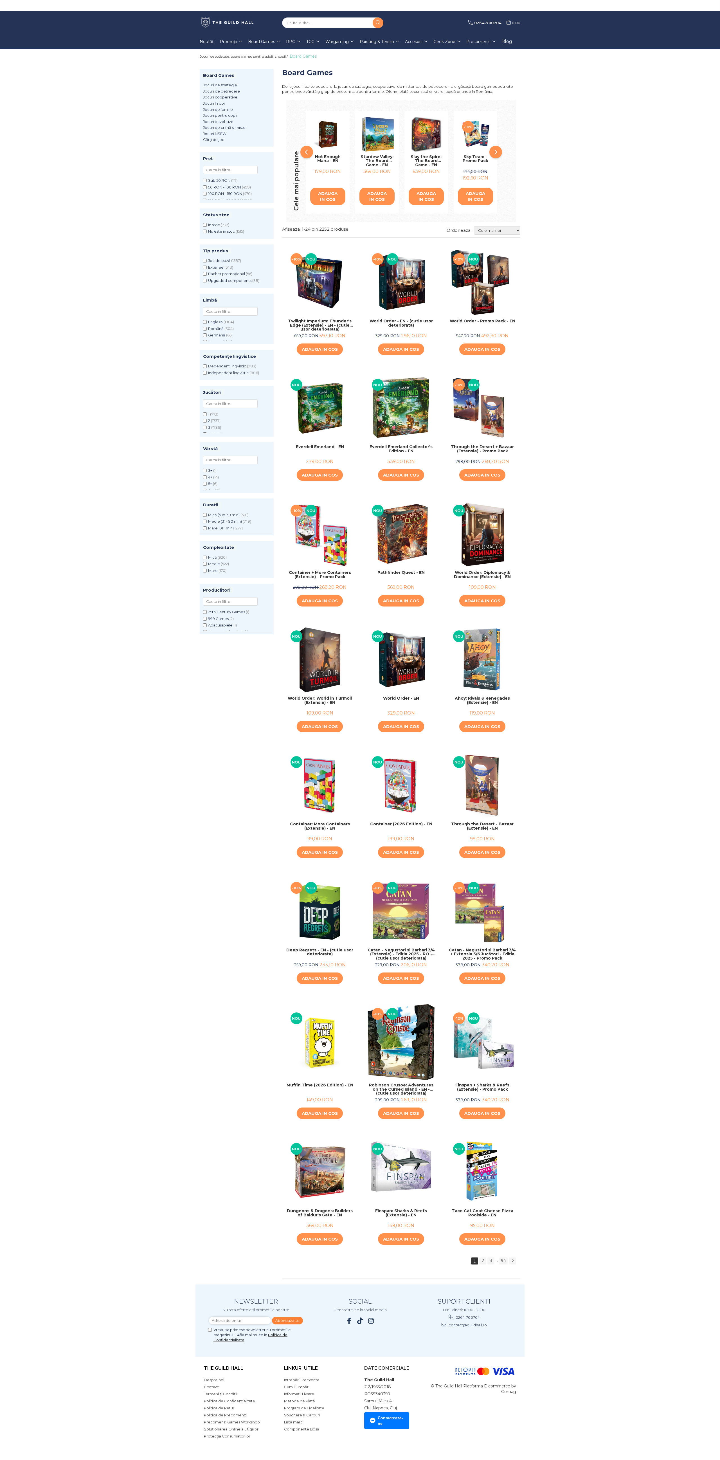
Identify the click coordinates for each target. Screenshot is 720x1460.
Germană (216, 335)
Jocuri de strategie (220, 85)
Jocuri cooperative (220, 97)
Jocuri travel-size (218, 121)
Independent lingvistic (228, 372)
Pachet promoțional (226, 273)
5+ (210, 483)
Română (216, 328)
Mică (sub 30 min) (224, 515)
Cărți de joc (213, 139)
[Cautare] (378, 22)
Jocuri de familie (218, 109)
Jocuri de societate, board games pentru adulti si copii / (244, 56)
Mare (213, 570)
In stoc (214, 225)
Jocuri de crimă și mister (225, 127)
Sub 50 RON (219, 180)
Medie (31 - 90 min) (225, 521)
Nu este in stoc (221, 231)
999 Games (218, 618)
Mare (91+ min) (221, 528)
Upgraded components (229, 280)
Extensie (216, 267)
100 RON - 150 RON (225, 193)
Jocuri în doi (214, 103)
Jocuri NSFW (214, 133)
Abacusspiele (220, 625)
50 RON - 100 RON (224, 187)
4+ (210, 477)
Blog (506, 41)
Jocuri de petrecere (221, 91)
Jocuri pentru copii (220, 115)
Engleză (215, 322)
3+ (210, 470)
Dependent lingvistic (227, 366)
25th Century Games (226, 612)
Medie (214, 563)
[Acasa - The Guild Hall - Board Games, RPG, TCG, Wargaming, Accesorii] (228, 22)
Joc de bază (219, 260)
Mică (212, 557)
